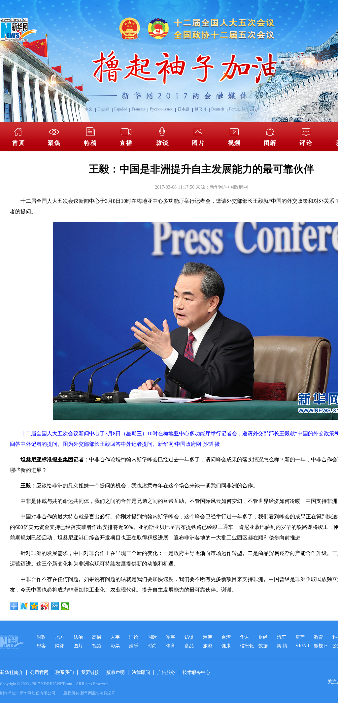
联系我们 (64, 672)
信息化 (247, 645)
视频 (96, 645)
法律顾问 (141, 672)
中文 (88, 109)
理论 (133, 637)
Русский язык (161, 109)
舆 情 (282, 645)
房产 (300, 637)
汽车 (281, 637)
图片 (78, 645)
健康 (226, 645)
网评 (59, 645)
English (103, 109)
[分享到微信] (65, 606)
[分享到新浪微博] (45, 606)
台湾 (226, 637)
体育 (170, 645)
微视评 (321, 645)
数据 (263, 645)
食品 (189, 645)
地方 (59, 637)
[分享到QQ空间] (34, 606)
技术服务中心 (196, 672)
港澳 (207, 637)
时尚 (152, 645)
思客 (41, 645)
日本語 (183, 109)
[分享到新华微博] (24, 606)
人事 (115, 637)
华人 (244, 637)
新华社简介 (11, 672)
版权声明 (115, 672)
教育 (318, 637)
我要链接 (90, 672)
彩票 (115, 645)
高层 (96, 637)
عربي (254, 109)
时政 (41, 637)
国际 (152, 637)
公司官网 (39, 672)
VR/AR (302, 645)
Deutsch (217, 109)
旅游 (207, 645)
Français (138, 109)
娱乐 (133, 645)
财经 (263, 637)
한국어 (200, 109)
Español (120, 109)
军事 (170, 637)
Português (237, 109)
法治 (78, 637)
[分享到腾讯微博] (55, 606)
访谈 (189, 637)
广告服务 (166, 672)
